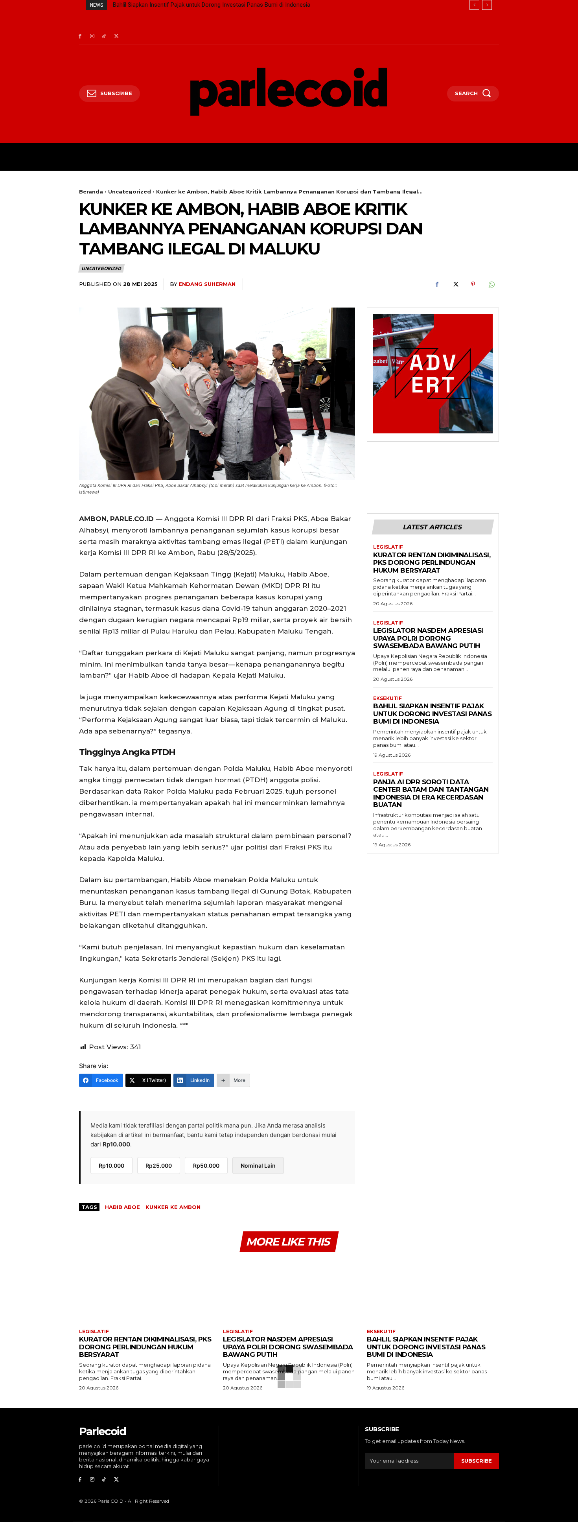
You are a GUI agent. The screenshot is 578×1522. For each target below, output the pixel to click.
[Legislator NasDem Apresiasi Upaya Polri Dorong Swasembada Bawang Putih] (289, 1291)
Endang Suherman (207, 284)
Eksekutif (387, 698)
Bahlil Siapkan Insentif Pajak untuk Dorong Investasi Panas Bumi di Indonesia (432, 713)
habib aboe (122, 1207)
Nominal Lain (258, 1165)
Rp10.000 (111, 1165)
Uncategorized (129, 191)
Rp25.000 (158, 1165)
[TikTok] (104, 36)
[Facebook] (80, 36)
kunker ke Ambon (173, 1207)
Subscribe (476, 1461)
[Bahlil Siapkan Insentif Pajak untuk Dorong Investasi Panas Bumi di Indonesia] (433, 1291)
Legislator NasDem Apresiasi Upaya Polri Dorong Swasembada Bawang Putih (428, 638)
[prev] (474, 5)
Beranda (91, 191)
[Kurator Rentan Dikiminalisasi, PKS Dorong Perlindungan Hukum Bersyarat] (145, 1291)
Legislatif (388, 547)
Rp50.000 (206, 1165)
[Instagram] (92, 36)
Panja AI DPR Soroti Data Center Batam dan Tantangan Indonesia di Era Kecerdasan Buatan (230, 4)
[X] (116, 36)
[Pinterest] (473, 284)
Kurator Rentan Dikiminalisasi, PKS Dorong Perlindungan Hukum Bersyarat (431, 562)
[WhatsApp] (491, 284)
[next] (487, 5)
